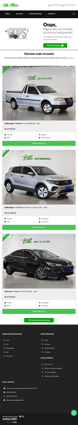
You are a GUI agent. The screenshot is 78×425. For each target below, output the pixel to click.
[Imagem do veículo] (39, 93)
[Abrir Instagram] (23, 416)
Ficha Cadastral (35, 14)
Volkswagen (10, 348)
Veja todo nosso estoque (40, 320)
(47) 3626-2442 (70, 5)
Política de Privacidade (51, 376)
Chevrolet (9, 356)
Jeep (7, 340)
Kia (7, 344)
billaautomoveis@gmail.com (15, 400)
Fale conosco (48, 364)
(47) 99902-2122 (56, 5)
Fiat (7, 352)
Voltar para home (54, 45)
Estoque (19, 14)
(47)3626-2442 (11, 392)
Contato (51, 14)
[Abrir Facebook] (20, 416)
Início (7, 14)
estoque (70, 58)
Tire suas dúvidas (50, 372)
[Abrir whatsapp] (74, 412)
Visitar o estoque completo (53, 368)
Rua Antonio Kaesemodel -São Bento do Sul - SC (21, 388)
